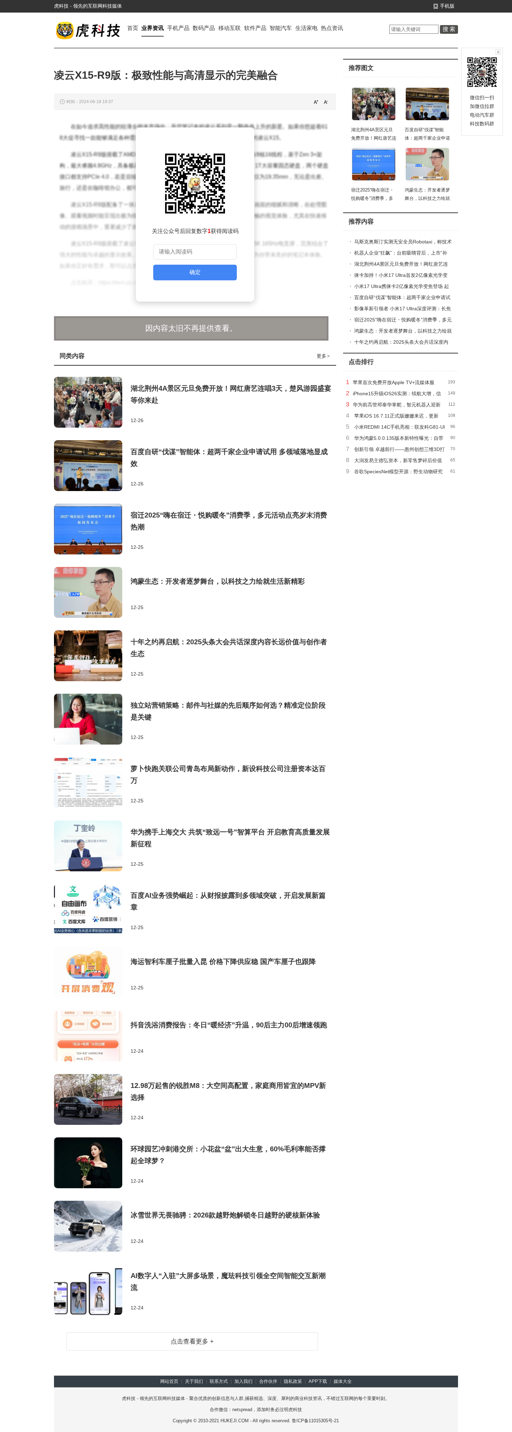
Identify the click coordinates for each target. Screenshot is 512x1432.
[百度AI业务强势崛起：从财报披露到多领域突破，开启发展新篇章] (92, 910)
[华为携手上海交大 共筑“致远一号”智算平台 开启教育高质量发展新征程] (92, 846)
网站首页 (169, 1381)
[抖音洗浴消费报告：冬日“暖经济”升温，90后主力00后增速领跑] (92, 1037)
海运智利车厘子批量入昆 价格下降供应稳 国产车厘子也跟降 (223, 961)
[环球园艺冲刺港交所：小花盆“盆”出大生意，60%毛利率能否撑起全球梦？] (92, 1163)
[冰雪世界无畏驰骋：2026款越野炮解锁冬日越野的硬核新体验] (92, 1227)
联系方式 (219, 1381)
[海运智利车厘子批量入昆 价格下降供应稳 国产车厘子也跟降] (92, 973)
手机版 (447, 6)
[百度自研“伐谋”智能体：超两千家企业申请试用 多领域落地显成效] (92, 466)
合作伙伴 (268, 1381)
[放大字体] (316, 101)
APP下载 (318, 1381)
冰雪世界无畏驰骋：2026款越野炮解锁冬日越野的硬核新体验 (225, 1215)
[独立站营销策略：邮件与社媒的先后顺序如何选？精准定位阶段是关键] (92, 720)
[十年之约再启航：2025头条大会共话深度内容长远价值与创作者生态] (92, 656)
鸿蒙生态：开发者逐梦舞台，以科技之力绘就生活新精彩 (218, 581)
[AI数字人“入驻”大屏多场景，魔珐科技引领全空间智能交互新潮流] (92, 1290)
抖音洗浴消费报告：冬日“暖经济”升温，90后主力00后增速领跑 (229, 1025)
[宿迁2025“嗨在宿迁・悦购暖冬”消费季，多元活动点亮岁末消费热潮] (92, 530)
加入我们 (243, 1381)
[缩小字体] (326, 101)
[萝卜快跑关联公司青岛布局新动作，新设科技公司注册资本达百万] (92, 783)
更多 (323, 356)
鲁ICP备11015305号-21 (315, 1420)
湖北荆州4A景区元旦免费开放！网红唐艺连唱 (373, 138)
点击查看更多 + (192, 1341)
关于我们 (194, 1381)
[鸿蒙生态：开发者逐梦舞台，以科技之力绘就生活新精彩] (92, 593)
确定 (195, 272)
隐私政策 (293, 1381)
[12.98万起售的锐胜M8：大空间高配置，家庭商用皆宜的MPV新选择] (92, 1100)
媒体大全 (343, 1381)
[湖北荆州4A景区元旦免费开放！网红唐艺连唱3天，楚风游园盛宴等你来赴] (92, 403)
